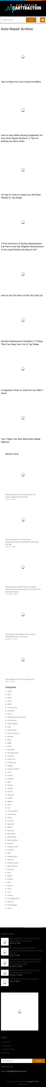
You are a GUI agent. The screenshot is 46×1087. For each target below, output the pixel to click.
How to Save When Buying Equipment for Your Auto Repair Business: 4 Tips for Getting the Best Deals (22, 138)
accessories (12, 707)
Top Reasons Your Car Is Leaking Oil (19, 679)
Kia (8, 808)
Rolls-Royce (12, 866)
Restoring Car (13, 863)
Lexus (9, 817)
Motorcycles (12, 840)
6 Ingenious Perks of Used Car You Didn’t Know (22, 391)
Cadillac (10, 756)
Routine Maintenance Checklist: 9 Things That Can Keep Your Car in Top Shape (22, 342)
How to (10, 792)
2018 (9, 698)
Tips (9, 892)
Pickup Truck (12, 847)
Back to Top (23, 1084)
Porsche (10, 850)
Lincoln (10, 821)
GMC (9, 782)
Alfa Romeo (12, 720)
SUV (8, 882)
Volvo (9, 908)
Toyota (10, 895)
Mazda (10, 827)
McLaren (10, 830)
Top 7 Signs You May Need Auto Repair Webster (20, 440)
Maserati (10, 824)
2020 (9, 704)
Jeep (9, 804)
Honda (10, 788)
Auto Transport (13, 733)
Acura (9, 714)
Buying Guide (12, 753)
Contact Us (7, 1046)
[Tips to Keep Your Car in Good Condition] (23, 56)
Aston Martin (12, 724)
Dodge (10, 766)
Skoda (9, 876)
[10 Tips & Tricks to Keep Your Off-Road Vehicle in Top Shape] (23, 169)
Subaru (10, 879)
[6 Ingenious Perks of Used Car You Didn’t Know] (23, 368)
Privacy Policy (9, 1049)
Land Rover (11, 814)
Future (10, 775)
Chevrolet (11, 759)
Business (11, 749)
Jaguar (10, 801)
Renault (10, 860)
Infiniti (10, 798)
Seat (9, 872)
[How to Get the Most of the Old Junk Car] (23, 274)
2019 (9, 701)
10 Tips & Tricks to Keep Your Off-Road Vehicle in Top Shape (20, 196)
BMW (9, 743)
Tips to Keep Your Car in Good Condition (21, 81)
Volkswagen (12, 905)
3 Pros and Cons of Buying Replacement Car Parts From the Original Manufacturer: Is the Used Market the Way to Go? (22, 246)
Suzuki (10, 885)
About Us (6, 1042)
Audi (9, 727)
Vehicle (10, 902)
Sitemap (6, 1053)
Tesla (9, 889)
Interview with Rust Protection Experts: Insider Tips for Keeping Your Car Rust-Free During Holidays (23, 589)
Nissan (10, 843)
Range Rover (12, 856)
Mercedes (11, 834)
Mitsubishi (11, 837)
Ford (9, 772)
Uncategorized (13, 898)
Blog (9, 740)
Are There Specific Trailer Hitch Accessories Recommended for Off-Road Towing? (21, 541)
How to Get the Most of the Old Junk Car (22, 295)
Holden (10, 785)
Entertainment (13, 769)
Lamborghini (12, 811)
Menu (42, 19)
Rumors (10, 869)
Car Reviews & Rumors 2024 (16, 1082)
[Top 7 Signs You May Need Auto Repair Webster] (23, 417)
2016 (9, 691)
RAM (9, 853)
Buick (9, 746)
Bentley (10, 736)
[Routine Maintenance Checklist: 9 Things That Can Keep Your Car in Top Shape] (23, 320)
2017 (9, 694)
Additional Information (16, 717)
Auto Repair (12, 730)
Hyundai (10, 795)
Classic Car (12, 762)
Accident (10, 711)
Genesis (10, 779)
